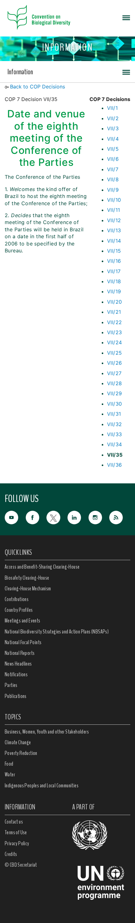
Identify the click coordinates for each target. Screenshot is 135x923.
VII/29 (114, 393)
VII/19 (114, 291)
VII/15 (114, 251)
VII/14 (114, 241)
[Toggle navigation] (126, 17)
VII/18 (114, 281)
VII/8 (113, 179)
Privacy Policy (17, 843)
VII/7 (112, 169)
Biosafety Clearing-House (27, 578)
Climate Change (18, 742)
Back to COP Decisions (37, 86)
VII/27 (114, 373)
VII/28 (114, 383)
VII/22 (114, 322)
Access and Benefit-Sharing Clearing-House (42, 567)
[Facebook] (36, 517)
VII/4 (113, 139)
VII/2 (113, 118)
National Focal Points (23, 642)
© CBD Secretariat (21, 865)
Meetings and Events (22, 620)
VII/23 (114, 332)
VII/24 (114, 342)
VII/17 (114, 271)
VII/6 (113, 159)
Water (10, 774)
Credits (11, 854)
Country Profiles (19, 610)
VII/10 (114, 200)
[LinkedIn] (78, 517)
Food (9, 764)
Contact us (14, 821)
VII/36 (114, 465)
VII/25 (114, 353)
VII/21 (114, 312)
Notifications (16, 674)
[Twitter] (57, 517)
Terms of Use (16, 832)
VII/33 (114, 434)
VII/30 (114, 404)
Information (20, 72)
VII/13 (114, 230)
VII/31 (114, 414)
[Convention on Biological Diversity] (39, 17)
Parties (11, 685)
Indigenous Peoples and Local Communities (41, 785)
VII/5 (113, 149)
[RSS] (119, 518)
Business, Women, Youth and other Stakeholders (47, 731)
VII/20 (114, 302)
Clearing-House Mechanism (28, 588)
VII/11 (113, 210)
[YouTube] (15, 517)
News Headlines (18, 663)
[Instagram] (99, 517)
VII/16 (114, 261)
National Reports (20, 653)
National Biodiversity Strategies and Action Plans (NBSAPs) (57, 631)
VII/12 (114, 220)
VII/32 (114, 424)
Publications (16, 696)
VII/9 (113, 190)
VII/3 (113, 128)
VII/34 (114, 444)
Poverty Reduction (21, 753)
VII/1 (112, 108)
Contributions (17, 599)
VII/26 (114, 363)
